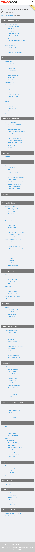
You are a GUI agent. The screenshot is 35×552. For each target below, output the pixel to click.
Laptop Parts (8, 89)
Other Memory (12, 108)
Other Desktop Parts (13, 75)
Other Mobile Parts (13, 291)
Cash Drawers (12, 371)
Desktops (5, 153)
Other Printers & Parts (14, 410)
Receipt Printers (12, 394)
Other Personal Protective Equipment (18, 248)
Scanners (10, 38)
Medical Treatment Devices (12, 223)
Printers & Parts (9, 408)
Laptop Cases (12, 50)
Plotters (10, 412)
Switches (10, 353)
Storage (7, 175)
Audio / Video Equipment (14, 124)
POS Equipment (8, 363)
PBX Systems (11, 348)
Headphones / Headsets (14, 136)
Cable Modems (12, 332)
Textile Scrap (11, 456)
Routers (10, 350)
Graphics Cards (12, 70)
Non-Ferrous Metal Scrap (15, 447)
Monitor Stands (12, 314)
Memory (7, 101)
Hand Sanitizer (12, 263)
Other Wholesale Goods (11, 515)
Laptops (5, 194)
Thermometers (12, 215)
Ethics (32, 547)
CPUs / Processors (13, 84)
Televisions (6, 489)
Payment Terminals (13, 387)
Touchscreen (11, 321)
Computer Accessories (10, 21)
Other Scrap (8, 438)
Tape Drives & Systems (14, 188)
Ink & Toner (8, 405)
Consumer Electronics (10, 119)
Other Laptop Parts (13, 96)
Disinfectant (11, 260)
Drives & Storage (8, 162)
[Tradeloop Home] (9, 2)
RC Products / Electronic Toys (16, 143)
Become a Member (12, 547)
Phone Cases (11, 281)
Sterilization (8, 253)
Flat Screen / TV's (13, 309)
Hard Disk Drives (12, 167)
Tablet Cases (11, 284)
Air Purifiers (11, 256)
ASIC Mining (11, 468)
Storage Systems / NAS (14, 184)
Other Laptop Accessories (15, 52)
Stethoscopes (11, 213)
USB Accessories (12, 42)
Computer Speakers (13, 26)
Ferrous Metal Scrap (13, 443)
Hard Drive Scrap (12, 431)
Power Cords (11, 77)
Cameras (10, 126)
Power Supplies (12, 79)
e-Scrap (7, 426)
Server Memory (12, 110)
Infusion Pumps (12, 227)
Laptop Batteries (12, 92)
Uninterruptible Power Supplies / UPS (18, 40)
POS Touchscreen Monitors (15, 392)
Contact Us (20, 549)
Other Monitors (12, 316)
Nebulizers (11, 230)
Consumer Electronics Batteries (16, 131)
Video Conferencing (13, 355)
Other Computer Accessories (16, 35)
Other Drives (11, 170)
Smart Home (11, 145)
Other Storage (12, 179)
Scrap (4, 423)
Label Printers (12, 380)
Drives (6, 165)
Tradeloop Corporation (24, 545)
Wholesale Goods (8, 510)
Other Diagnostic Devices (15, 209)
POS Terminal (11, 389)
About (13, 549)
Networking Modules (13, 344)
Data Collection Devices (14, 376)
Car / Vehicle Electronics (14, 129)
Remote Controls (12, 497)
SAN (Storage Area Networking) (16, 181)
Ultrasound (11, 218)
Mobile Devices (8, 271)
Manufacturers (9, 15)
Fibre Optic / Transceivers (15, 337)
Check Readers (12, 373)
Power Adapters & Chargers (15, 99)
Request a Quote (23, 547)
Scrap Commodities (10, 440)
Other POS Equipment (14, 385)
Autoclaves (11, 258)
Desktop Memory (12, 104)
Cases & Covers (12, 66)
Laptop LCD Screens (13, 94)
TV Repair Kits (12, 504)
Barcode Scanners (13, 369)
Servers (5, 462)
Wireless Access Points (14, 357)
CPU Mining (11, 470)
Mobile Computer (12, 383)
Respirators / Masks (13, 251)
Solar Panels (7, 481)
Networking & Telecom (10, 327)
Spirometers (11, 211)
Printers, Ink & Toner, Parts (12, 402)
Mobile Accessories (10, 277)
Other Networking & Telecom (15, 346)
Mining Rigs (8, 465)
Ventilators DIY (12, 236)
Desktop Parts (8, 61)
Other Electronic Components (16, 87)
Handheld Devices (13, 378)
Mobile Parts (8, 286)
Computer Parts (8, 58)
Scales (10, 396)
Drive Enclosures (12, 29)
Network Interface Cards (14, 341)
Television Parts (9, 492)
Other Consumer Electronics (15, 138)
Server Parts (8, 113)
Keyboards (11, 31)
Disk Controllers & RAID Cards (16, 177)
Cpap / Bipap (11, 225)
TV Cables (11, 499)
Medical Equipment (9, 203)
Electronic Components (11, 82)
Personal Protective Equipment (13, 239)
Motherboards (12, 72)
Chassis (10, 334)
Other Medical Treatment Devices (17, 232)
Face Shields (11, 241)
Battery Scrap (11, 428)
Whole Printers (12, 417)
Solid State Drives (13, 172)
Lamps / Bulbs (12, 495)
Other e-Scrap (12, 433)
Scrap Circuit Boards (13, 435)
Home (2, 15)
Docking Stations (12, 47)
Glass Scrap (11, 445)
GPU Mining (11, 472)
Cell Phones (8, 274)
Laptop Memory (12, 106)
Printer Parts (11, 415)
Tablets (6, 298)
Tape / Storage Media (14, 186)
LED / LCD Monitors (13, 311)
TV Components (12, 502)
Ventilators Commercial (14, 234)
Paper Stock (11, 449)
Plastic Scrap (11, 452)
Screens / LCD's (12, 293)
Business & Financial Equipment (13, 513)
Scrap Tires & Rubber (14, 454)
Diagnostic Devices (10, 206)
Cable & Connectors (13, 63)
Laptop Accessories (10, 45)
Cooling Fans (11, 68)
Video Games (11, 147)
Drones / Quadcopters (14, 133)
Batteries (10, 289)
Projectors (11, 318)
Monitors (5, 304)
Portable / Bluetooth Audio (15, 140)
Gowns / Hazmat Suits (14, 246)
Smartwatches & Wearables (12, 296)
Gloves (10, 244)
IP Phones (11, 339)
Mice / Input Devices (13, 33)
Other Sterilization (13, 265)
